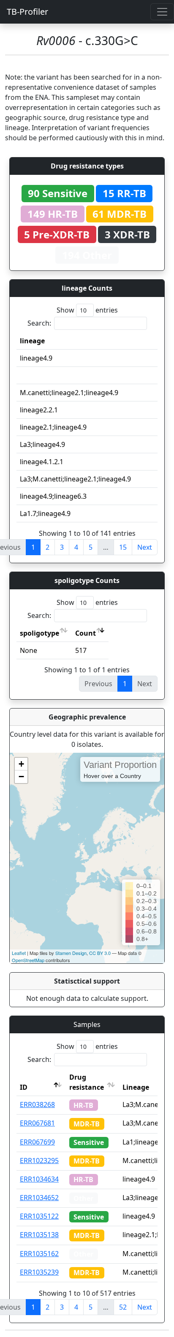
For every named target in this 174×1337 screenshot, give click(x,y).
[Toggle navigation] (162, 11)
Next (144, 547)
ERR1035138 (39, 1234)
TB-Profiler (27, 11)
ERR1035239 (39, 1272)
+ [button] (21, 764)
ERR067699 (37, 1142)
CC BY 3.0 (100, 952)
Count (85, 633)
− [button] (21, 776)
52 (123, 1307)
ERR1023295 (39, 1160)
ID (23, 1087)
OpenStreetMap (28, 960)
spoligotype (39, 633)
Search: (39, 323)
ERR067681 (37, 1123)
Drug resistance (86, 1082)
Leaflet (19, 952)
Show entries (87, 310)
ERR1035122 (39, 1216)
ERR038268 (37, 1104)
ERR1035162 (39, 1253)
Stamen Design (71, 952)
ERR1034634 (39, 1179)
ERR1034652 (39, 1197)
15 (123, 547)
